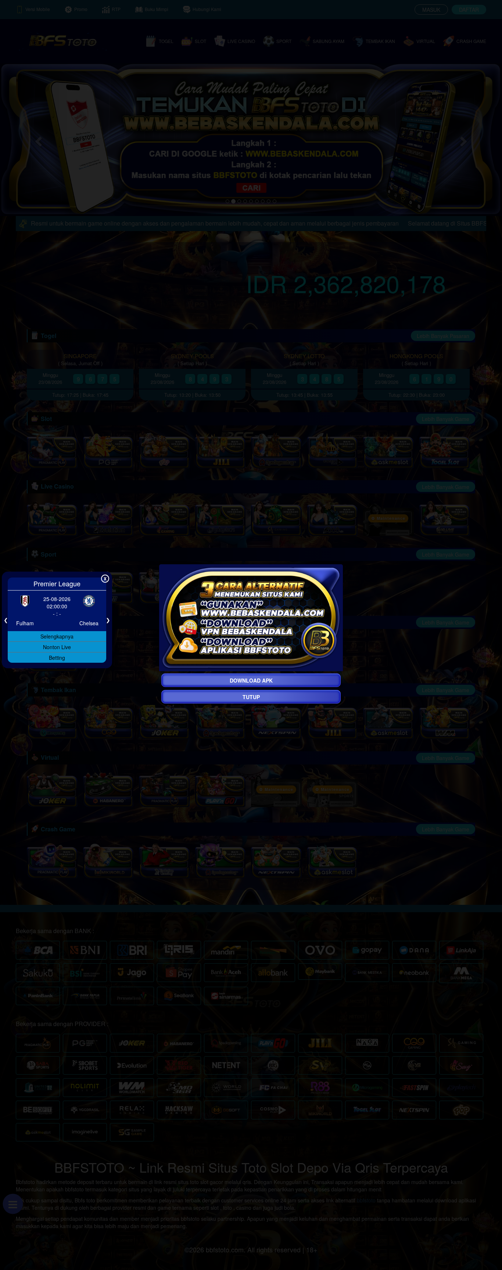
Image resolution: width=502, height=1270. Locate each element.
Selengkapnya (56, 636)
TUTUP (251, 697)
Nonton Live (57, 646)
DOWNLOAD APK (251, 680)
